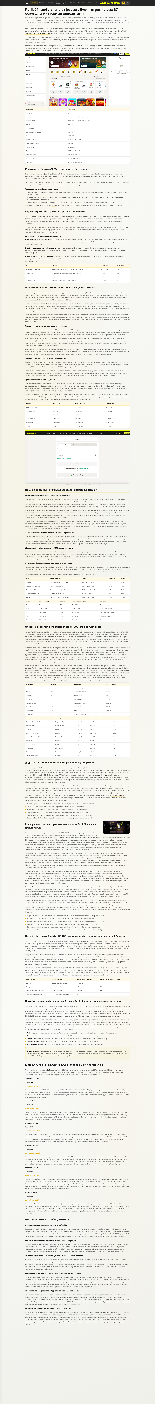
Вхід (95, 2)
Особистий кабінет (31, 887)
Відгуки (89, 2)
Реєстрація (43, 192)
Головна (33, 2)
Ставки (72, 2)
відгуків (81, 894)
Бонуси (41, 2)
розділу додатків (104, 775)
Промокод (81, 2)
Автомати (50, 2)
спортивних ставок (117, 795)
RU (127, 3)
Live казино (58, 2)
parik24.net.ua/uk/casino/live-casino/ (37, 33)
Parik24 (70, 37)
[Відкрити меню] (27, 3)
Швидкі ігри (65, 2)
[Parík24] (109, 3)
